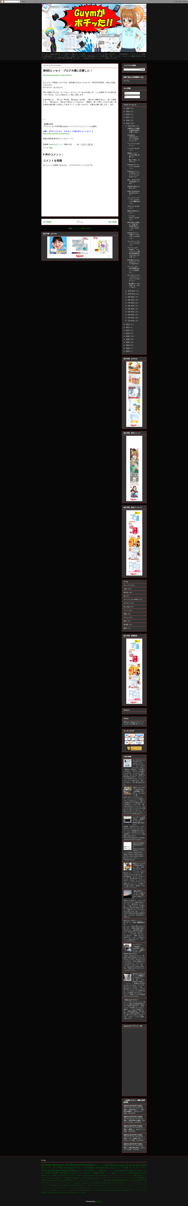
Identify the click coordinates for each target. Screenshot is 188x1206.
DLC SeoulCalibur (132, 1180)
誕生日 (74, 1192)
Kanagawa (77, 1183)
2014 (128, 324)
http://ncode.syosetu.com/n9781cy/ (56, 134)
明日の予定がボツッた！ (133, 212)
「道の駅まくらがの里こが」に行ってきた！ (133, 285)
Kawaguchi (84, 1183)
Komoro (91, 1183)
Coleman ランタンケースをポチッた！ (133, 166)
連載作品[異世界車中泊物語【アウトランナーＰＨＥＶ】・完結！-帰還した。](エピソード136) (134, 1128)
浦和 (52, 1192)
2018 (128, 114)
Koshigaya (89, 1178)
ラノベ (126, 610)
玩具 (63, 1192)
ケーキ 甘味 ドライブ (62, 1188)
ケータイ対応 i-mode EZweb (78, 1188)
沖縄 (112, 1180)
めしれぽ (127, 607)
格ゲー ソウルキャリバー (137, 1190)
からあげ (94, 1185)
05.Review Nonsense (51, 1170)
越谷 (125, 628)
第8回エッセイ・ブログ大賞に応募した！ (133, 155)
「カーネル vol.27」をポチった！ (133, 217)
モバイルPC (83, 1170)
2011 (128, 330)
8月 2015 (131, 300)
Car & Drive (138, 1170)
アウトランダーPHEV (131, 599)
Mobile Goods (98, 1183)
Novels (44, 1175)
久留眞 (71, 1190)
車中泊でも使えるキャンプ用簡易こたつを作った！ (139, 976)
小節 (100, 1190)
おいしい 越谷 (87, 1185)
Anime (92, 1175)
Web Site (103, 1170)
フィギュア (72, 1175)
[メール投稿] (77, 144)
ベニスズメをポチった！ (133, 149)
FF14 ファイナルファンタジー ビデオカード (59, 1183)
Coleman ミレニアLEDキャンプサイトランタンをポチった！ (133, 174)
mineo (98, 1178)
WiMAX (70, 1180)
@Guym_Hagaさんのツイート (134, 722)
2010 (128, 333)
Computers (104, 1175)
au (94, 1178)
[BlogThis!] (84, 144)
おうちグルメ (62, 1175)
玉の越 (75, 1178)
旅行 (125, 621)
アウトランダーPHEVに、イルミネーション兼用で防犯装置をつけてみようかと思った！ (133, 252)
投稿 (128, 93)
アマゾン (113, 1185)
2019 (128, 111)
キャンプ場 (82, 1178)
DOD (139, 1180)
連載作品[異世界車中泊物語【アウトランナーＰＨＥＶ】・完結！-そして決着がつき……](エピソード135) (134, 1137)
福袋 (116, 1180)
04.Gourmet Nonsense (138, 1173)
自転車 (123, 1180)
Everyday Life (122, 1165)
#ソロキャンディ (138, 1168)
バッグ (63, 1178)
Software (73, 1170)
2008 (128, 339)
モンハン (66, 1190)
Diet (145, 1180)
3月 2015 (131, 315)
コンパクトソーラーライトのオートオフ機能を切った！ (133, 200)
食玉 (55, 1175)
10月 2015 (131, 294)
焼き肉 (59, 1192)
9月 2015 (131, 297)
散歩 (135, 1175)
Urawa (59, 1185)
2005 (128, 342)
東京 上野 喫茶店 (109, 1190)
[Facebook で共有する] (89, 144)
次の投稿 (47, 222)
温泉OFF (69, 1178)
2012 (128, 327)
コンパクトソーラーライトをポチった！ (133, 243)
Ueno (66, 1180)
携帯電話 (142, 1178)
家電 (109, 1180)
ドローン (76, 1180)
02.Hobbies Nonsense (95, 1168)
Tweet (47, 1173)
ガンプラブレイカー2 (119, 1178)
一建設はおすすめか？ (131, 1000)
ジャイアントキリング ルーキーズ (105, 1188)
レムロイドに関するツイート (133, 724)
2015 (128, 123)
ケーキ (52, 1188)
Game (117, 1170)
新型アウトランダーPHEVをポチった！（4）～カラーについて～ (139, 866)
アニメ (50, 1175)
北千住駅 (85, 1190)
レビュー (108, 1173)
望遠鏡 (96, 1173)
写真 (125, 614)
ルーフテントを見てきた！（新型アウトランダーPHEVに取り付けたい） (139, 820)
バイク (126, 1188)
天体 (88, 1175)
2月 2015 (131, 318)
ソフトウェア (129, 1175)
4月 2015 (131, 312)
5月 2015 (131, 309)
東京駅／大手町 (120, 1190)
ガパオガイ (120, 1185)
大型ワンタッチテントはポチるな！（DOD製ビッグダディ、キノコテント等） (139, 791)
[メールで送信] (82, 144)
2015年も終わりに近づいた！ (133, 187)
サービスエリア (133, 1178)
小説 (125, 589)
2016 (128, 120)
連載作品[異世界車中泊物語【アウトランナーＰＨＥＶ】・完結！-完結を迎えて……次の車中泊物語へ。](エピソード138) (134, 1109)
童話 (70, 1192)
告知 (105, 1180)
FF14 (43, 1183)
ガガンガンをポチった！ (133, 207)
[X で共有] (87, 144)
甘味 (66, 1192)
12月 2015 (131, 126)
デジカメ (127, 603)
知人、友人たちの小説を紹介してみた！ (133, 181)
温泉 (55, 1192)
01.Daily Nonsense (53, 1164)
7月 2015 (131, 303)
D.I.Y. (53, 1178)
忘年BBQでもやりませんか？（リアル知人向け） (133, 262)
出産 (80, 1190)
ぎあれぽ (101, 1185)
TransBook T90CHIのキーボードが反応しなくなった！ (133, 137)
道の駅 (126, 624)
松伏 (127, 1190)
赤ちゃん (79, 1192)
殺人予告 (47, 1192)
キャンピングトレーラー (132, 1185)
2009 (128, 336)
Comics (97, 1175)
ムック (101, 1180)
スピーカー (120, 1188)
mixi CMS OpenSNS (75, 1185)
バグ (130, 1188)
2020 (128, 108)
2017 (128, 117)
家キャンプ (92, 1190)
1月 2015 (131, 321)
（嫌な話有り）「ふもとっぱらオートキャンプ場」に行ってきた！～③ (139, 894)
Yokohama (65, 1185)
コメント (129, 97)
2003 (128, 348)
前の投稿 (112, 222)
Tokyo (61, 1180)
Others (79, 1175)
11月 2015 (131, 291)
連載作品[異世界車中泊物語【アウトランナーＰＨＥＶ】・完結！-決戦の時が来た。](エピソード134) (134, 1146)
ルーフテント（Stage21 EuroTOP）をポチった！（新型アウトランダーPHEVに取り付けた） (134, 949)
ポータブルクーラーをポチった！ (139, 761)
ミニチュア (95, 1180)
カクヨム (127, 81)
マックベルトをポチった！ (133, 144)
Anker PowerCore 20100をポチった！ (133, 193)
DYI (142, 1180)
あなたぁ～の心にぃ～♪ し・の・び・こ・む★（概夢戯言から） (134, 922)
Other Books (112, 1183)
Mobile (65, 1170)
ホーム (80, 222)
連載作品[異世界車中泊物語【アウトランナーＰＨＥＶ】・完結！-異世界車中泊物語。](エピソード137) (134, 1119)
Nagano (105, 1183)
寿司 (97, 1190)
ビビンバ (135, 1188)
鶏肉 (83, 1192)
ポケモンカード (85, 1180)
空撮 (119, 1180)
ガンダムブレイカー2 (76, 1173)
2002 (128, 351)
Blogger (99, 1201)
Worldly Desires (139, 1165)
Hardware (69, 1168)
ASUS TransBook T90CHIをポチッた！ (138, 845)
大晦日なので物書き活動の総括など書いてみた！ (133, 130)
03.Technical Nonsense (80, 1164)
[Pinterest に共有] (92, 144)
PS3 (57, 1180)
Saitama (58, 1178)
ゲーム (126, 617)
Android (49, 1180)
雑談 (51, 148)
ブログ (140, 1188)
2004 (128, 345)
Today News (125, 1170)
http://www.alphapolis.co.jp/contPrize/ (57, 75)
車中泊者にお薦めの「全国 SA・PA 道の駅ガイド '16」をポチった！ (133, 226)
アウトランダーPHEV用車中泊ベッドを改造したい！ (133, 269)
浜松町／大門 (58, 1173)
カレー (109, 1178)
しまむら (107, 1185)
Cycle (48, 1178)
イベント (110, 1170)
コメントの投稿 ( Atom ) (82, 228)
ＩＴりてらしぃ (122, 1173)
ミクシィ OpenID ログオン (54, 1190)
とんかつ (103, 1178)
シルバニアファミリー (116, 1175)
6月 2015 (131, 306)
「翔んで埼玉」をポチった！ (133, 161)
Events (90, 1170)
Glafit (54, 1180)
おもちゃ (89, 1173)
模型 (42, 1192)
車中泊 (126, 592)
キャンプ (127, 585)
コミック (91, 1188)
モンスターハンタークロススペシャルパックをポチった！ (133, 277)
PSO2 (84, 1175)
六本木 (76, 1190)
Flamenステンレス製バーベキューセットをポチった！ (133, 235)
